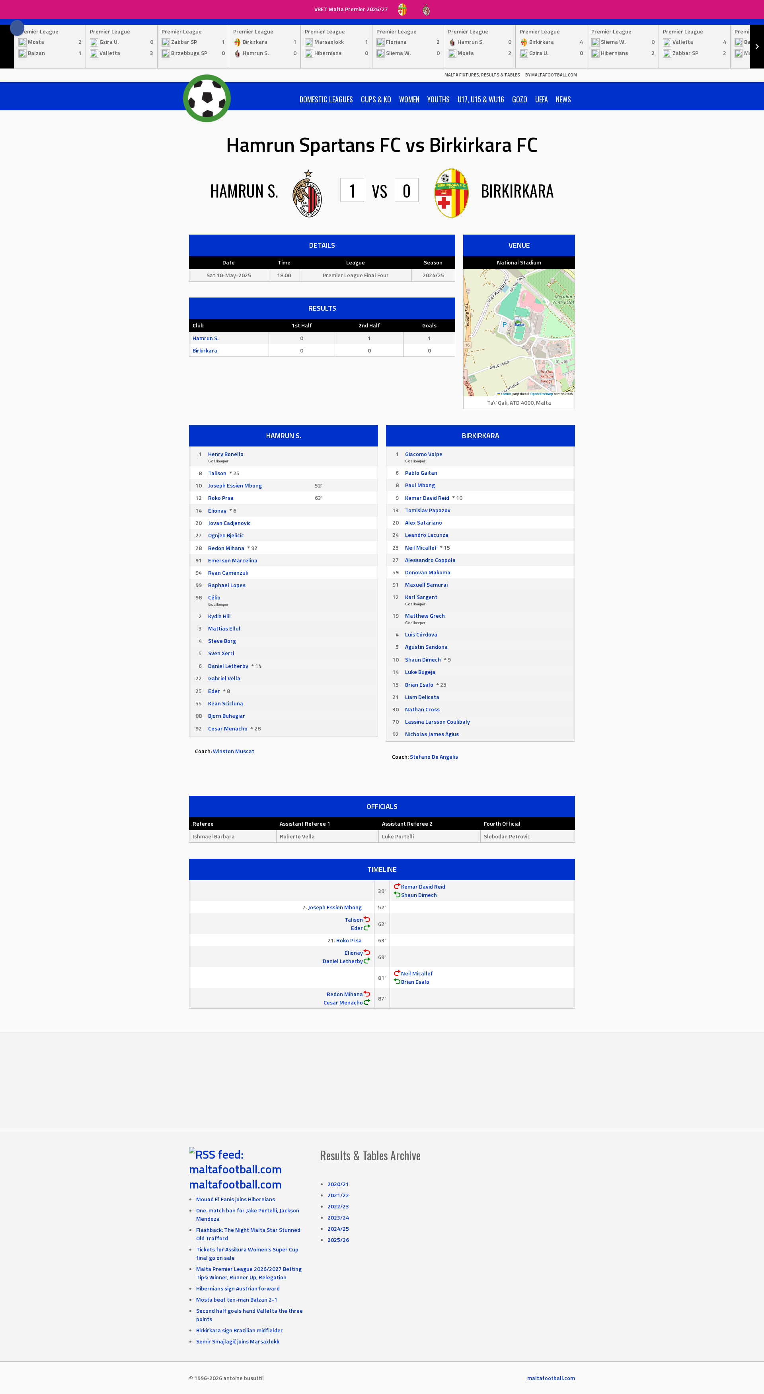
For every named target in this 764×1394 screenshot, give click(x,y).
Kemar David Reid (427, 497)
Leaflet (505, 394)
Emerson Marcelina (232, 560)
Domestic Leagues (326, 99)
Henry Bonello (226, 454)
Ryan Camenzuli (228, 572)
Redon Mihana (226, 548)
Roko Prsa (221, 497)
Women (409, 99)
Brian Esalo (419, 684)
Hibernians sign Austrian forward (238, 1288)
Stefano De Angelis (434, 756)
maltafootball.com (235, 1184)
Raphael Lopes (227, 585)
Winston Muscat (233, 751)
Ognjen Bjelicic (226, 535)
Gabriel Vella (224, 678)
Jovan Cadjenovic (229, 523)
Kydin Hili (219, 616)
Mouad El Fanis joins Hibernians (235, 1199)
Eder (214, 691)
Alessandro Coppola (430, 560)
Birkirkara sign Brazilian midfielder (239, 1330)
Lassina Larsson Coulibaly (437, 721)
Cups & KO (376, 99)
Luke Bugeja (420, 672)
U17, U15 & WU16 (481, 99)
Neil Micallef (421, 547)
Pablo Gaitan (421, 472)
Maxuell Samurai (426, 584)
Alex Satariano (423, 522)
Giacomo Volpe (423, 454)
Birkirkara (205, 350)
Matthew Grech (425, 615)
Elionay (217, 510)
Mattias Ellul (224, 628)
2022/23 (338, 1206)
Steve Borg (222, 640)
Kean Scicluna (225, 703)
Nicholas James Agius (432, 734)
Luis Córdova (421, 634)
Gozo (519, 99)
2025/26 (338, 1239)
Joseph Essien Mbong (235, 485)
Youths (438, 99)
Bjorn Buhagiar (226, 715)
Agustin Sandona (426, 646)
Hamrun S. (205, 338)
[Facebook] (17, 28)
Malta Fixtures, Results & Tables (482, 75)
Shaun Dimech (423, 659)
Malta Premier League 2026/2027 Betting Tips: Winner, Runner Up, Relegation (249, 1273)
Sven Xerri (221, 653)
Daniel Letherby (228, 666)
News (563, 99)
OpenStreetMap (541, 394)
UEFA (541, 99)
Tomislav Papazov (427, 510)
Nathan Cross (422, 709)
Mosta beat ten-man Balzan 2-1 (236, 1299)
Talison (217, 473)
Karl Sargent (421, 597)
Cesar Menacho (228, 728)
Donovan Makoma (427, 572)
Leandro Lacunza (426, 535)
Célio (214, 597)
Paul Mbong (420, 485)
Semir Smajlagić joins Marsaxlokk (237, 1341)
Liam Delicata (422, 697)
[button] (519, 324)
